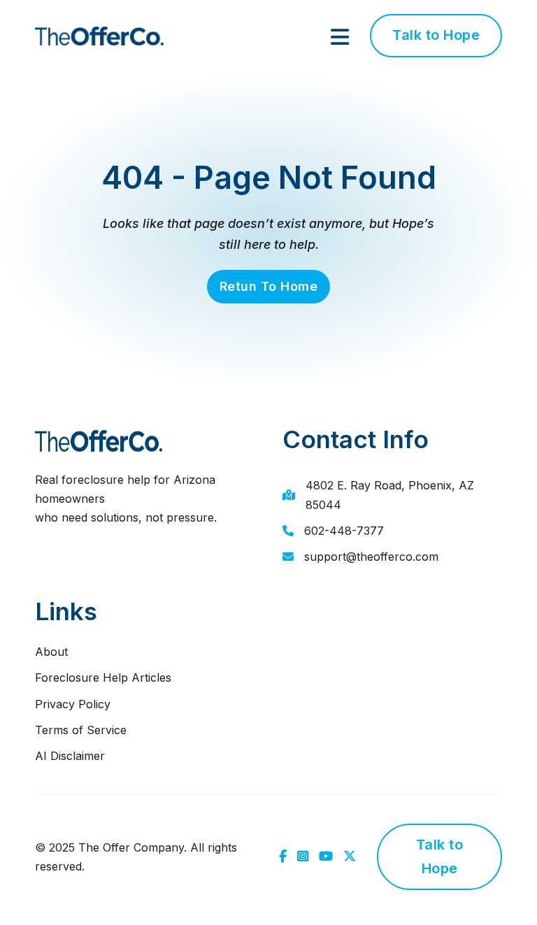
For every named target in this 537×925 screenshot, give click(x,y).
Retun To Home (269, 286)
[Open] (340, 37)
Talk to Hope (436, 35)
